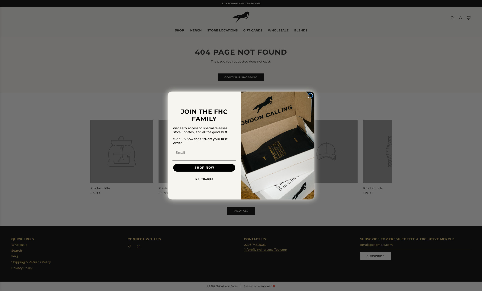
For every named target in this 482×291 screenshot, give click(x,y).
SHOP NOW (204, 167)
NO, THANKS (204, 179)
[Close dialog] (310, 95)
